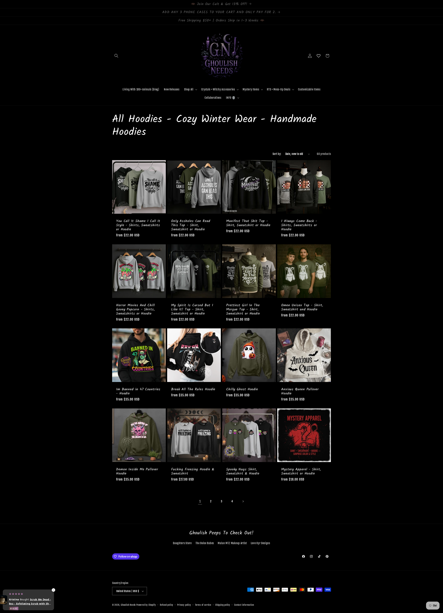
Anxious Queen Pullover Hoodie (300, 392)
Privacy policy (184, 604)
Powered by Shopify (146, 604)
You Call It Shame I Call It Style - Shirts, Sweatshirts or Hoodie (138, 225)
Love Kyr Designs (260, 543)
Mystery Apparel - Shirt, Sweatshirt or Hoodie (301, 471)
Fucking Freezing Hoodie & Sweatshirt (192, 471)
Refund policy (166, 604)
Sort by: (277, 154)
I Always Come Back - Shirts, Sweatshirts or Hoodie (299, 225)
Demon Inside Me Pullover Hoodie (137, 471)
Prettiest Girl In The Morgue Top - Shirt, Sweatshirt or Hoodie (243, 309)
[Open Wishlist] (318, 55)
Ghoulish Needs (128, 604)
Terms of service (203, 604)
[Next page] (243, 501)
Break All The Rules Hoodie (193, 390)
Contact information (244, 604)
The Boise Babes (205, 543)
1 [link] (200, 501)
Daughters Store (182, 543)
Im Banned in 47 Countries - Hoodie (138, 392)
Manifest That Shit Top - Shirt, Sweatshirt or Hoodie (248, 223)
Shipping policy (222, 604)
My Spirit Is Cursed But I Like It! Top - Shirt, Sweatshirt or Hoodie (192, 309)
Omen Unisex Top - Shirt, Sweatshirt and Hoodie (302, 307)
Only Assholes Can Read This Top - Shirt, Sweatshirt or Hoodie (190, 225)
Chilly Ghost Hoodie (242, 390)
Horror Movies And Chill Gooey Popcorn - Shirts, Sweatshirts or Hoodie (135, 309)
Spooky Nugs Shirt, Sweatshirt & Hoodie (242, 471)
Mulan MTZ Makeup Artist (232, 543)
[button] (116, 55)
